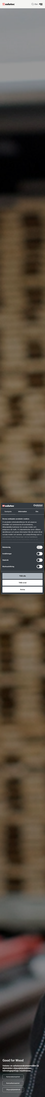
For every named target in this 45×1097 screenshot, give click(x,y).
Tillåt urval (22, 583)
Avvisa (22, 589)
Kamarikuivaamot (12, 1083)
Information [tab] (22, 511)
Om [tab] (37, 511)
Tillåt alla (22, 576)
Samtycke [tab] (8, 511)
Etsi (36, 4)
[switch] (40, 553)
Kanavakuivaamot (13, 1077)
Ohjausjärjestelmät (13, 1090)
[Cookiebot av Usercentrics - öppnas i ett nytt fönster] (33, 505)
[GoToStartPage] (9, 4)
